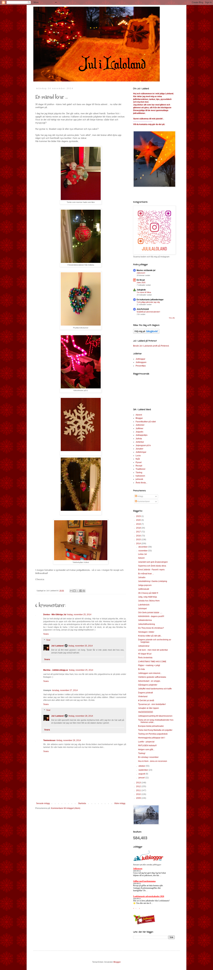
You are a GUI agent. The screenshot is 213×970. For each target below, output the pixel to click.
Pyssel (139, 462)
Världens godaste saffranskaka (152, 677)
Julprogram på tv (143, 445)
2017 (138, 532)
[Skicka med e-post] (71, 590)
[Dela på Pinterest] (84, 590)
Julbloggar (140, 359)
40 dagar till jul (144, 654)
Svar (48, 640)
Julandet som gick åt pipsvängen (153, 562)
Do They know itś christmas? (151, 628)
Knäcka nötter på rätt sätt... (150, 636)
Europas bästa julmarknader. (151, 726)
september (143, 770)
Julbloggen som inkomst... (150, 673)
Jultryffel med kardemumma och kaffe (155, 689)
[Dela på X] (77, 590)
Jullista (139, 438)
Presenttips (141, 366)
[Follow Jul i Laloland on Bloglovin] (146, 333)
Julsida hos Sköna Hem (149, 601)
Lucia (138, 455)
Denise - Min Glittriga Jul (54, 614)
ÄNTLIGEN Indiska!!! (147, 745)
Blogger (116, 962)
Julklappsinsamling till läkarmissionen (155, 716)
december (143, 547)
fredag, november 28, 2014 (81, 716)
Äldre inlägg (119, 803)
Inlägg (140, 496)
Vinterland (142, 696)
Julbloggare (141, 362)
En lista (141, 669)
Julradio (141, 577)
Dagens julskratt (145, 693)
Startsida (82, 803)
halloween (140, 476)
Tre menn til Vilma (144, 292)
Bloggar (139, 418)
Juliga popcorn (145, 585)
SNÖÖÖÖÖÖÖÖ (145, 712)
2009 (138, 798)
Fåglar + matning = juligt (149, 665)
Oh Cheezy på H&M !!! (148, 593)
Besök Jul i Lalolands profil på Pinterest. (151, 346)
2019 (138, 524)
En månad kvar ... (146, 573)
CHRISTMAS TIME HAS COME (152, 661)
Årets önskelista (145, 657)
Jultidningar (141, 452)
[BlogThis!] (74, 590)
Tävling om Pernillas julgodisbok (153, 734)
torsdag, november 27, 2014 (65, 690)
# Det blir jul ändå (146, 700)
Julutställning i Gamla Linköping (152, 581)
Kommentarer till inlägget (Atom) (65, 808)
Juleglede (141, 290)
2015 (138, 539)
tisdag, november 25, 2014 (79, 614)
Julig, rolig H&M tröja (147, 597)
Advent (139, 415)
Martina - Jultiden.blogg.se (55, 670)
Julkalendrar (143, 646)
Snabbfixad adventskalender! (148, 312)
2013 (138, 782)
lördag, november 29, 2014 (68, 740)
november (143, 551)
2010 (138, 794)
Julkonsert (141, 273)
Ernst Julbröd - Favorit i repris (151, 569)
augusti (142, 774)
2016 (138, 536)
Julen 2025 (141, 282)
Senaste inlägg (43, 803)
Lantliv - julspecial (146, 742)
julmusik (139, 479)
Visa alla (172, 318)
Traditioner (140, 469)
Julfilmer (139, 428)
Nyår (138, 459)
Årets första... (141, 483)
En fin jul (141, 280)
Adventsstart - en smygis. (149, 681)
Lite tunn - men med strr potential (153, 650)
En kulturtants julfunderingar (150, 299)
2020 (138, 520)
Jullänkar (140, 442)
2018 (138, 528)
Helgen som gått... (146, 749)
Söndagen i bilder (146, 632)
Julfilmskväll (143, 589)
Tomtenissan (49, 740)
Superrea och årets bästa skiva (152, 566)
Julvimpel (142, 608)
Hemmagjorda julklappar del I (151, 738)
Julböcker (140, 425)
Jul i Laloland (57, 646)
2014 (138, 543)
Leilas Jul (142, 554)
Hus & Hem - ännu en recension (152, 761)
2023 (138, 516)
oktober (142, 766)
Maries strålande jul (146, 270)
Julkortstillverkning (146, 624)
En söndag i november (148, 757)
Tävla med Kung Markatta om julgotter (155, 730)
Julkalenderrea (145, 620)
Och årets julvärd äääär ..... (150, 612)
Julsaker (139, 449)
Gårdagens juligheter (147, 685)
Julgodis (139, 432)
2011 (138, 790)
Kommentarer (143, 501)
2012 (138, 786)
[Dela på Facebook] (80, 590)
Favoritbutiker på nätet (146, 421)
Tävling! (141, 753)
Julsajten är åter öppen (148, 708)
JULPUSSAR (143, 309)
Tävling (139, 472)
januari (141, 777)
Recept (139, 466)
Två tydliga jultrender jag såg (148, 302)
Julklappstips (141, 435)
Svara (46, 634)
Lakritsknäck (143, 605)
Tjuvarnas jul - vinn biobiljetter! (152, 704)
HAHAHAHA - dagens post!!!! (151, 616)
